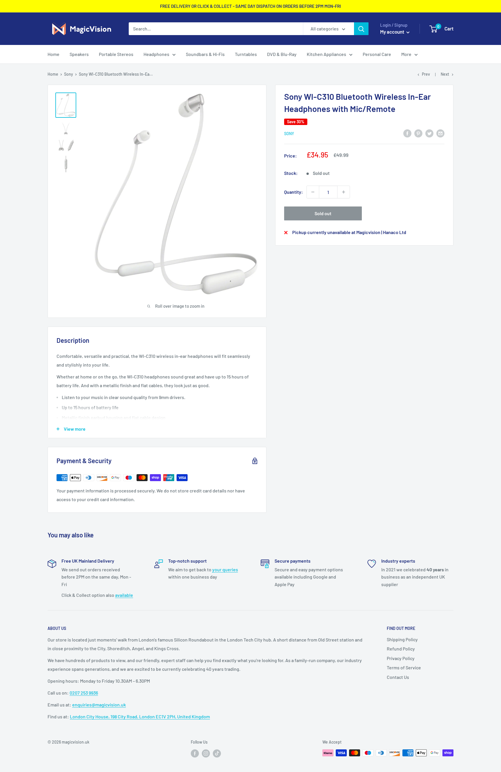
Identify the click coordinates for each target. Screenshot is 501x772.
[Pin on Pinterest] (418, 132)
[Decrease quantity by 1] (313, 192)
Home (53, 54)
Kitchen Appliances (326, 54)
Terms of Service (404, 667)
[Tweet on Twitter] (429, 132)
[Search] (361, 28)
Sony (68, 74)
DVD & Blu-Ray (282, 54)
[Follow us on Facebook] (195, 753)
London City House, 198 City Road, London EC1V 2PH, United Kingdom (140, 716)
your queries (225, 569)
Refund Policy (401, 648)
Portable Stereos (116, 54)
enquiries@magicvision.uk (99, 704)
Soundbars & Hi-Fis (205, 54)
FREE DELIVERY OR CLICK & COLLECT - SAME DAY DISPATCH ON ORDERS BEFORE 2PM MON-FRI (250, 6)
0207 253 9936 (84, 692)
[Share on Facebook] (407, 132)
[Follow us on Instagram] (206, 753)
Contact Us (398, 677)
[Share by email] (440, 132)
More (406, 54)
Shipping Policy (402, 639)
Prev (426, 74)
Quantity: (293, 192)
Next (445, 74)
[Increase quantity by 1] (343, 192)
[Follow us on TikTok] (217, 753)
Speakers (79, 54)
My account (392, 32)
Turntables (246, 54)
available (124, 595)
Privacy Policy (401, 658)
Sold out (323, 213)
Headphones (156, 54)
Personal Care (377, 54)
